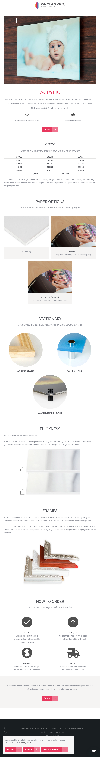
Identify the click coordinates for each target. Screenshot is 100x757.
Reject (28, 749)
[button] (9, 20)
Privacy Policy (25, 743)
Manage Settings (51, 749)
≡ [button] (95, 4)
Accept (10, 749)
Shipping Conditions (73, 120)
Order (47, 130)
